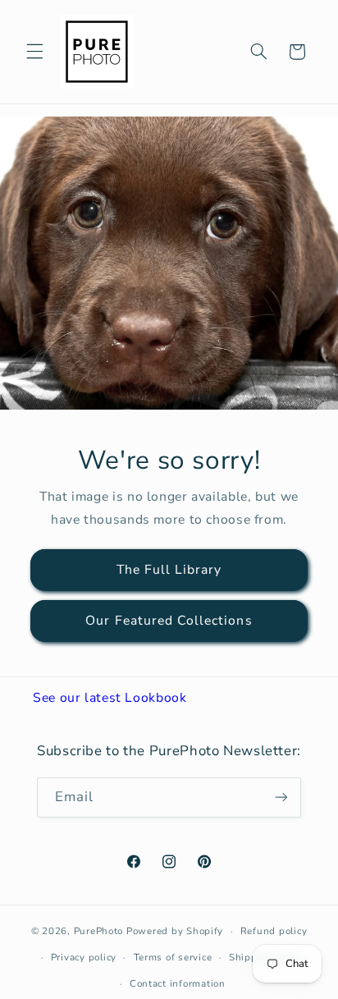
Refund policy (274, 930)
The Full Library (169, 570)
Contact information (178, 983)
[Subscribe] (281, 797)
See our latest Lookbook (110, 698)
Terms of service (173, 957)
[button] (34, 52)
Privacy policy (83, 957)
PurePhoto (99, 930)
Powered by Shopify (174, 930)
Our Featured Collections (168, 621)
